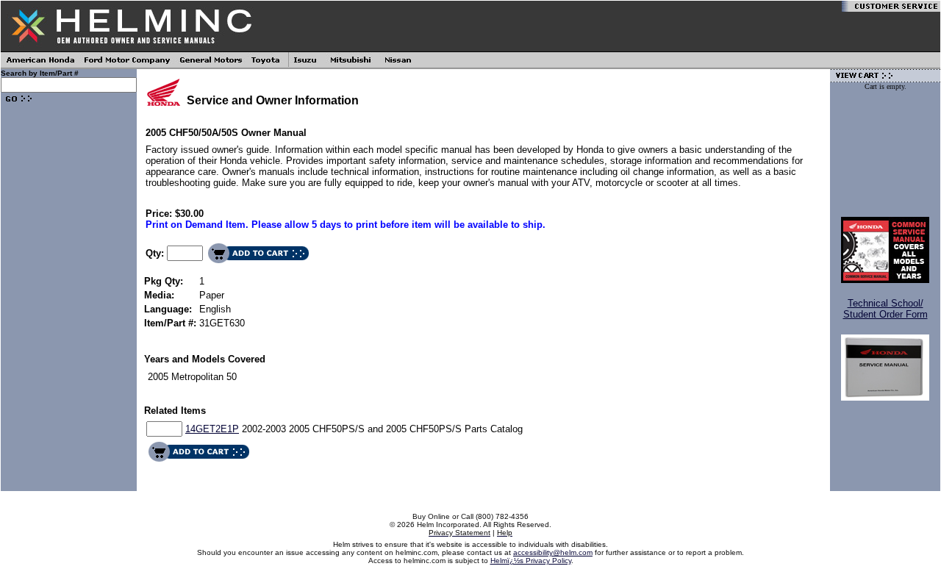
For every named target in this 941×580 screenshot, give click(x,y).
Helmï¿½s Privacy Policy (530, 560)
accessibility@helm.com (553, 552)
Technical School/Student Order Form (885, 309)
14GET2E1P (212, 428)
